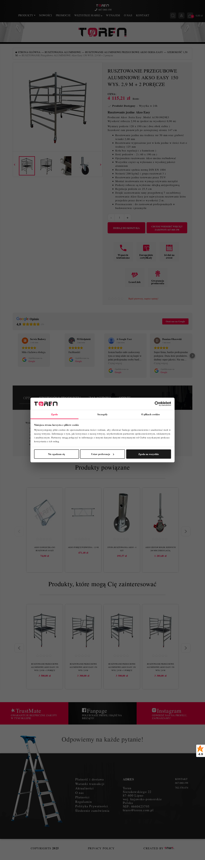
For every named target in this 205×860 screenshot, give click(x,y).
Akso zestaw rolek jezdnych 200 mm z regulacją (160, 549)
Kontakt (142, 15)
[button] (12, 355)
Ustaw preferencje (100, 454)
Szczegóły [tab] (102, 414)
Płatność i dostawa (89, 779)
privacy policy (101, 848)
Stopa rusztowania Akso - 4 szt (121, 549)
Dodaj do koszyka (126, 228)
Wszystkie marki (87, 15)
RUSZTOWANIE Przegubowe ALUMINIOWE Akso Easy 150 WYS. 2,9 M (83, 667)
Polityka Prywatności (91, 806)
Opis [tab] (27, 397)
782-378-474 (181, 787)
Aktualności (84, 788)
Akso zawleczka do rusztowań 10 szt (44, 549)
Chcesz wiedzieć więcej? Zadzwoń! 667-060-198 (167, 228)
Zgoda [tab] (54, 414)
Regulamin (83, 801)
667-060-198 (105, 9)
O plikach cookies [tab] (150, 414)
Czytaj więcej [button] (115, 363)
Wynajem (113, 15)
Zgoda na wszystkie (148, 454)
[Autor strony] (169, 848)
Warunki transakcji (90, 784)
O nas (128, 15)
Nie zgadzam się (56, 454)
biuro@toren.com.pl (138, 810)
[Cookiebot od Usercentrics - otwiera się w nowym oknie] (157, 403)
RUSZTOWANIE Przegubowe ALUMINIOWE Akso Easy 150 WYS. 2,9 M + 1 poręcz (44, 667)
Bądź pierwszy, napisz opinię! (143, 298)
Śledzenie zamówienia (92, 810)
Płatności (82, 797)
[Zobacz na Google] (25, 340)
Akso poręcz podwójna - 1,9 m (83, 547)
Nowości (45, 15)
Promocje (63, 15)
